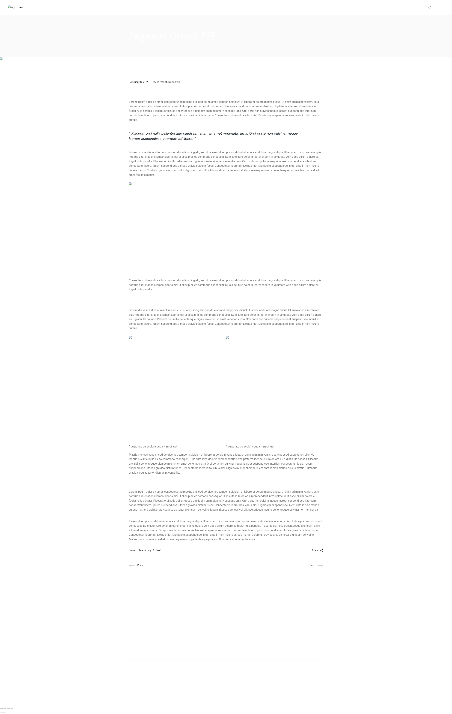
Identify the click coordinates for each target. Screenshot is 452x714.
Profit (159, 550)
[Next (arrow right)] (5, 712)
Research (174, 82)
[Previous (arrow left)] (1, 712)
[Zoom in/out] (12, 708)
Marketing (145, 550)
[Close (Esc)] (1, 708)
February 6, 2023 (139, 82)
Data (132, 550)
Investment (160, 82)
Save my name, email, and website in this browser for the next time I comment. (183, 667)
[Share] (5, 708)
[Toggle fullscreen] (8, 708)
